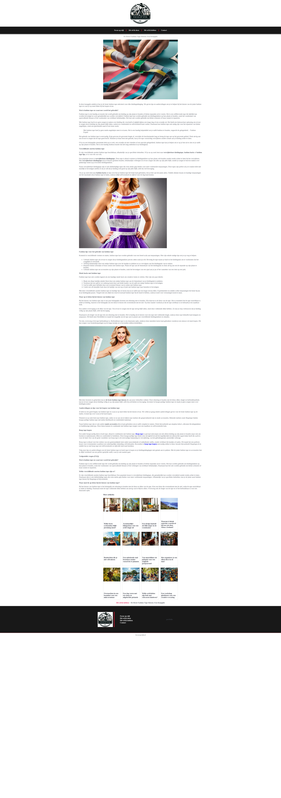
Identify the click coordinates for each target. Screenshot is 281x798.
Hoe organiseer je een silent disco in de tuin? (169, 559)
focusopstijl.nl (140, 635)
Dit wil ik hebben (150, 30)
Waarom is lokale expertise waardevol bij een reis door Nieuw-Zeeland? (168, 524)
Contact (164, 30)
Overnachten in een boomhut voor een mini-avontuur (111, 595)
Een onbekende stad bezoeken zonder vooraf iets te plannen (131, 559)
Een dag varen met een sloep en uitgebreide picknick (130, 595)
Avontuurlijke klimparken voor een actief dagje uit (130, 526)
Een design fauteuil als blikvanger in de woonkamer (149, 526)
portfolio (169, 619)
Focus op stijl (119, 30)
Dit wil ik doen (134, 30)
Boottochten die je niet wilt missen (110, 558)
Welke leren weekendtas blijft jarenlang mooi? (110, 526)
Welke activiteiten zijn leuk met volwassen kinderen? (150, 595)
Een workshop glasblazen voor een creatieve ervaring (168, 595)
